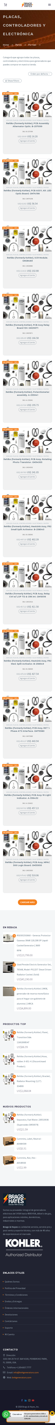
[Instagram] (29, 1400)
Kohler (9, 120)
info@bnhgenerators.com (26, 1372)
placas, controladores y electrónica (28, 120)
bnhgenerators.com (21, 1377)
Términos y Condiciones (16, 1294)
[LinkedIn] (26, 1400)
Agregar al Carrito (27, 141)
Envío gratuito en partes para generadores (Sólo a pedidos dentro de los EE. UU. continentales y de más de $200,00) (27, 1416)
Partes (46, 120)
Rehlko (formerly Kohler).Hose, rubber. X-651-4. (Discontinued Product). (32, 1061)
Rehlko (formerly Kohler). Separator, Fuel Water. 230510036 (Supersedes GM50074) (33, 1119)
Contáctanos (11, 1321)
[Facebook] (22, 1400)
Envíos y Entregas (13, 1301)
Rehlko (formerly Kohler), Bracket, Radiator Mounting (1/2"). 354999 (33, 1081)
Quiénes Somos (12, 1281)
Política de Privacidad (15, 1288)
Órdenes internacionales (16, 1308)
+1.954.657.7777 (23, 1367)
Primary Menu (49, 5)
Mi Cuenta (9, 1334)
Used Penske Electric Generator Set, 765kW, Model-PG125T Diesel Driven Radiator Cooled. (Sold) (34, 969)
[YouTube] (33, 1400)
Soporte (9, 1327)
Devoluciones (11, 1314)
